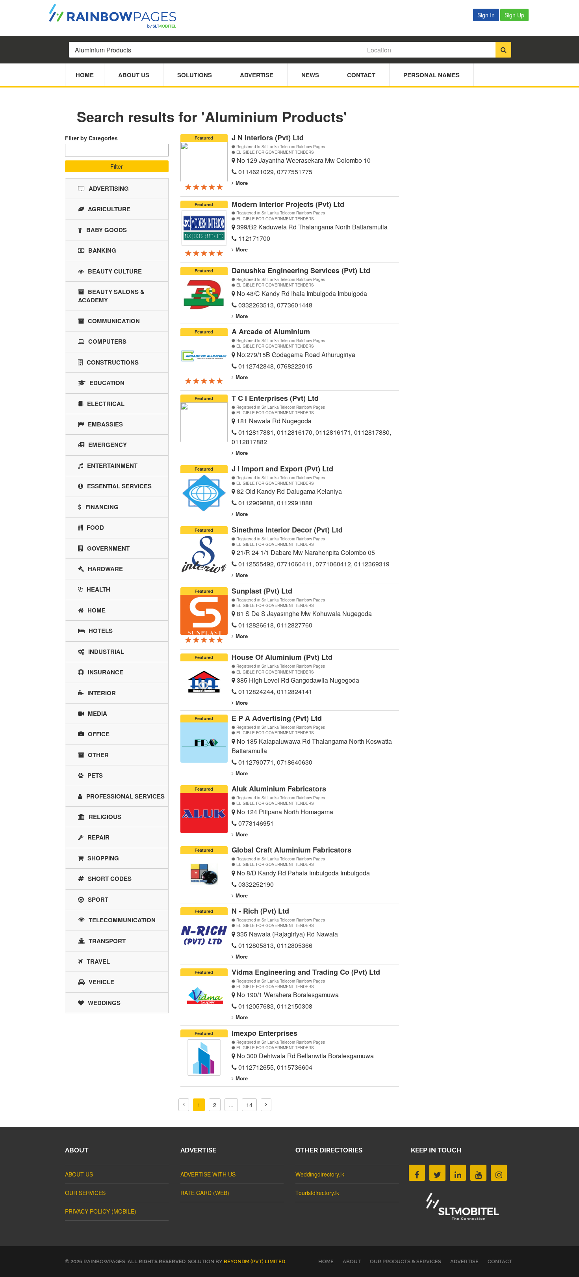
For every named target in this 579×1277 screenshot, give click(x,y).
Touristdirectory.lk (317, 1193)
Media (97, 713)
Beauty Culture (115, 271)
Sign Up (514, 15)
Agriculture (109, 209)
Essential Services (119, 486)
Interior (101, 693)
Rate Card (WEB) (204, 1193)
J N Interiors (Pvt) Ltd (268, 137)
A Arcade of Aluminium (271, 331)
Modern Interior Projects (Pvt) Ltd (288, 204)
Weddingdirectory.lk (319, 1174)
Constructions (113, 362)
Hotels (101, 630)
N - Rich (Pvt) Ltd (260, 911)
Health (98, 589)
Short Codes (110, 878)
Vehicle (101, 981)
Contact (361, 75)
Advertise (256, 75)
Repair (98, 837)
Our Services (85, 1193)
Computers (107, 341)
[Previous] (184, 1105)
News (310, 75)
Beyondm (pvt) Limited (254, 1261)
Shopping (103, 858)
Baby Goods (106, 229)
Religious (105, 816)
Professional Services (125, 796)
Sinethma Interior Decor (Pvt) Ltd (287, 530)
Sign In (486, 15)
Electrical (105, 403)
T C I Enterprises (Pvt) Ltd (275, 398)
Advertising (109, 188)
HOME (326, 1261)
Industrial (106, 651)
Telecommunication (122, 920)
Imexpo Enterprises (264, 1033)
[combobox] (117, 150)
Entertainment (112, 465)
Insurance (105, 672)
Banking (102, 250)
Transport (107, 940)
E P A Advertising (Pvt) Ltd (277, 718)
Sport (98, 899)
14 (249, 1105)
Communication (114, 320)
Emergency (107, 444)
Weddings (104, 1002)
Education (106, 382)
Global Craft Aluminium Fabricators (291, 850)
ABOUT (352, 1261)
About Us (133, 75)
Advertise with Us (208, 1174)
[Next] (266, 1105)
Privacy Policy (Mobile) (100, 1211)
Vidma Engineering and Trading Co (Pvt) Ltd (306, 972)
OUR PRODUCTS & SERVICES (405, 1261)
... (231, 1105)
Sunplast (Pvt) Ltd (262, 591)
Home (85, 75)
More (242, 182)
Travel (98, 961)
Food (95, 527)
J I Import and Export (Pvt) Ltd (282, 469)
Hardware (105, 568)
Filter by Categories (91, 138)
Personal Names (431, 75)
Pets (95, 775)
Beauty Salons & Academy (111, 295)
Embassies (105, 424)
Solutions (194, 75)
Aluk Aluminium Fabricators (279, 789)
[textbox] (69, 148)
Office (98, 734)
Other (98, 754)
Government (108, 548)
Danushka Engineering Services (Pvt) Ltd (301, 270)
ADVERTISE (464, 1261)
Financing (102, 507)
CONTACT (500, 1261)
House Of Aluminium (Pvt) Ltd (282, 657)
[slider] (204, 186)
